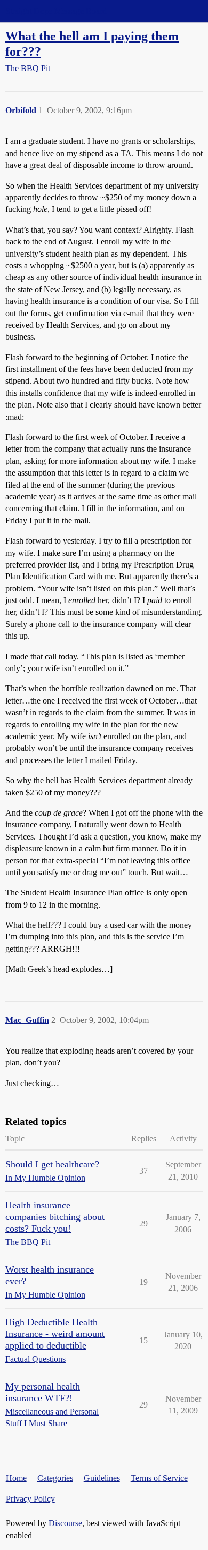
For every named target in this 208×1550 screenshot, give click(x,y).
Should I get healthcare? (52, 1164)
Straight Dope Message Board (56, 10)
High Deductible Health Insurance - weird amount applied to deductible (55, 1334)
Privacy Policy (30, 1498)
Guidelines (102, 1478)
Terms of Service (159, 1478)
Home (16, 1478)
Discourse (65, 1523)
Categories (55, 1478)
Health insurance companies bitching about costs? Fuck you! (55, 1217)
